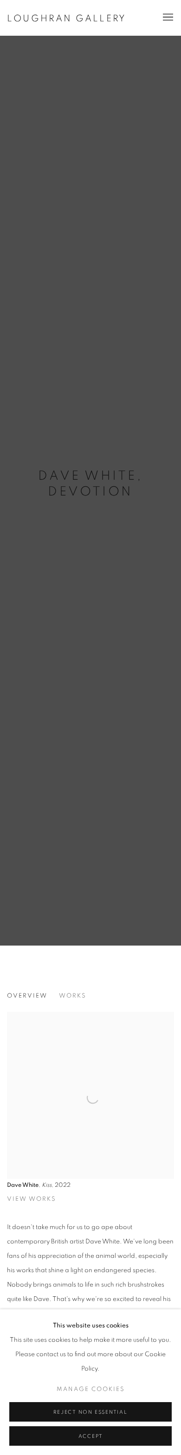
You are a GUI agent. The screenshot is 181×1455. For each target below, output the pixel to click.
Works (72, 996)
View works (31, 1199)
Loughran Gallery (66, 18)
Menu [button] (167, 18)
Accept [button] (90, 1436)
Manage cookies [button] (91, 1389)
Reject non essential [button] (90, 1412)
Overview (27, 996)
